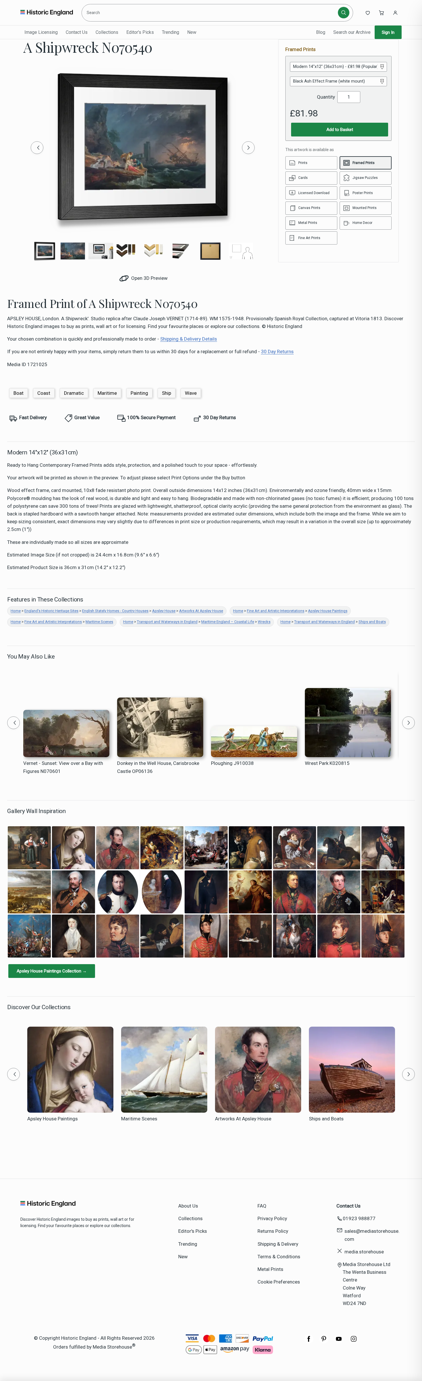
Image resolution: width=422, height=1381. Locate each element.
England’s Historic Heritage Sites (51, 611)
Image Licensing (41, 32)
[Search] (343, 12)
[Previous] (37, 147)
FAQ (262, 1206)
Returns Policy (273, 1231)
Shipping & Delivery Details (188, 339)
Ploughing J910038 (232, 763)
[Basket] (381, 12)
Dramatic (74, 393)
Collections (107, 32)
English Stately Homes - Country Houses (115, 611)
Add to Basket (339, 129)
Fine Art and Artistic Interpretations (275, 611)
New (191, 32)
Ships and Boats (372, 622)
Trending (170, 32)
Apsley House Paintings (327, 611)
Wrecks (264, 622)
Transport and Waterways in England (167, 622)
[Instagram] (353, 1342)
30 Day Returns (277, 351)
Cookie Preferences (279, 1282)
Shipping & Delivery (278, 1244)
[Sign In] (395, 12)
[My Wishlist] (367, 12)
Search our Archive (352, 32)
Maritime (107, 393)
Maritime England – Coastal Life (227, 622)
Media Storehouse (112, 1347)
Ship (166, 393)
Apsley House (163, 611)
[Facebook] (308, 1342)
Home (16, 611)
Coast (43, 393)
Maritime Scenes (99, 622)
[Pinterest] (323, 1342)
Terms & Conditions (279, 1256)
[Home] (46, 12)
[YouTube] (338, 1342)
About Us (188, 1206)
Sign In (388, 32)
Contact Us (77, 32)
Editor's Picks (140, 32)
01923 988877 (359, 1218)
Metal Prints (270, 1269)
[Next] (248, 147)
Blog (320, 32)
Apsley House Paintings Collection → (52, 971)
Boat (18, 393)
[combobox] (210, 12)
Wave (191, 393)
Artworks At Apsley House (201, 611)
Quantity (326, 97)
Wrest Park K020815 (327, 763)
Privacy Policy (272, 1218)
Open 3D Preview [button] (149, 278)
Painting (139, 393)
